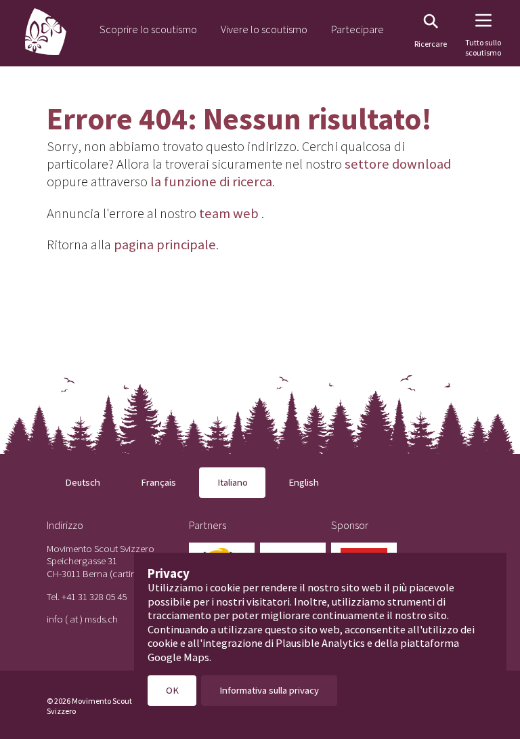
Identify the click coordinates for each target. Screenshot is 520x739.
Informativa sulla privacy (269, 689)
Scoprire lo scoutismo (148, 29)
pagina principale (165, 244)
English (303, 482)
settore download (398, 164)
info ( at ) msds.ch (82, 618)
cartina (127, 573)
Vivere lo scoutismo (264, 29)
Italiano (232, 482)
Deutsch (82, 482)
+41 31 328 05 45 (94, 596)
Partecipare (357, 29)
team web (229, 213)
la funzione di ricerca (211, 181)
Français (158, 482)
